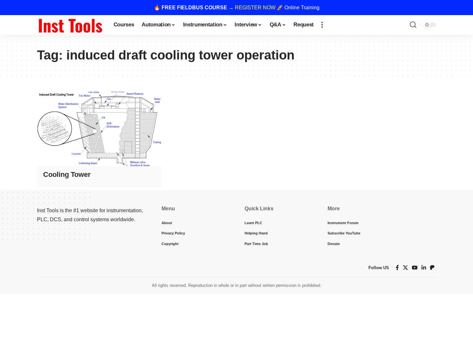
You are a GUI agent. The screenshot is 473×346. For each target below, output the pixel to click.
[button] (322, 24)
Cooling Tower (67, 174)
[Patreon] (432, 267)
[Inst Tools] (70, 24)
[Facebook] (397, 267)
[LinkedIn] (424, 267)
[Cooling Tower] (99, 129)
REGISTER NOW (255, 7)
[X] (405, 267)
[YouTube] (414, 267)
